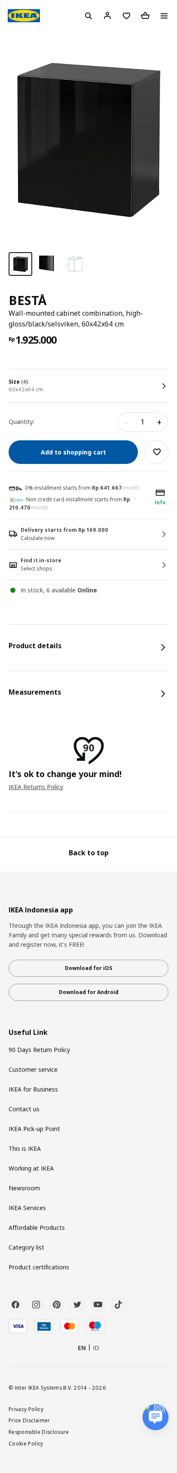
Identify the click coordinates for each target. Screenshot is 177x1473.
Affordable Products (37, 1227)
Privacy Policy (26, 1409)
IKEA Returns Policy (36, 787)
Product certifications (39, 1267)
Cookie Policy (26, 1443)
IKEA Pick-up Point (34, 1129)
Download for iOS (88, 968)
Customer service (33, 1069)
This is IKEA (25, 1148)
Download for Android (89, 992)
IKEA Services (27, 1208)
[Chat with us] (155, 1417)
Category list (26, 1247)
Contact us (24, 1109)
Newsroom (24, 1188)
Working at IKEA (31, 1168)
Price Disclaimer (29, 1420)
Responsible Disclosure (39, 1431)
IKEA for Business (33, 1089)
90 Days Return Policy (39, 1050)
